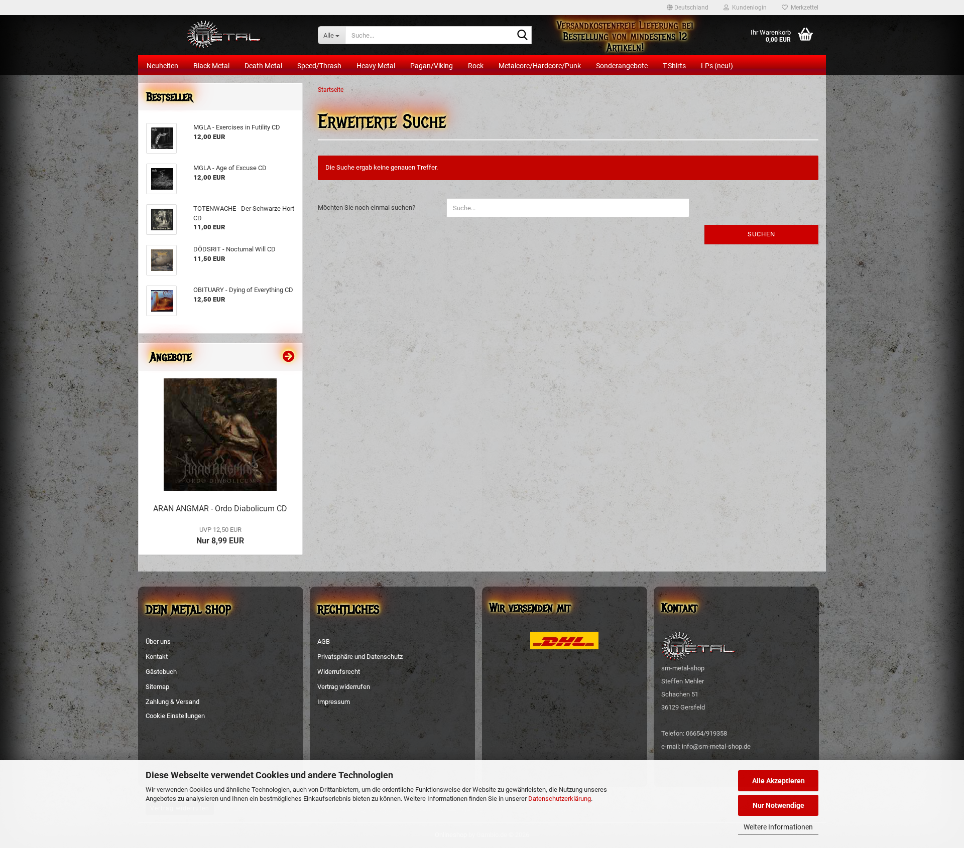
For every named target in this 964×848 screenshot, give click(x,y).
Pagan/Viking (431, 66)
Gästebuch (161, 671)
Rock (476, 66)
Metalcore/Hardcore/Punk (540, 66)
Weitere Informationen (778, 827)
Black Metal (211, 66)
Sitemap (157, 686)
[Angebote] (289, 356)
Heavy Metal (375, 66)
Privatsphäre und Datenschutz (360, 656)
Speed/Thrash (319, 66)
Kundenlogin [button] (748, 7)
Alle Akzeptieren (778, 781)
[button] (687, 7)
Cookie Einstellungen (175, 716)
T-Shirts (674, 66)
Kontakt (157, 656)
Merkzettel (803, 7)
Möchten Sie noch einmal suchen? (366, 207)
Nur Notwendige (778, 805)
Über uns (158, 641)
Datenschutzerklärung (559, 798)
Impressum (333, 701)
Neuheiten (162, 66)
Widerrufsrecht (338, 671)
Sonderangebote (622, 66)
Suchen (761, 234)
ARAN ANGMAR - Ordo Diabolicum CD (220, 508)
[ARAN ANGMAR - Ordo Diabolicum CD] (220, 434)
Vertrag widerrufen (343, 686)
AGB (323, 641)
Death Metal (263, 66)
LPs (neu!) (717, 66)
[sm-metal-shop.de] (224, 35)
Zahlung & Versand (172, 701)
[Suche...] (522, 36)
